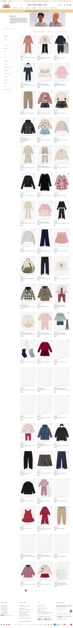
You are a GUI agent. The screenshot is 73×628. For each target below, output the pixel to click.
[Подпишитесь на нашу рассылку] (71, 611)
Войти (10, 1)
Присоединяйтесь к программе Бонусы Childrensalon (64, 616)
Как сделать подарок (4, 613)
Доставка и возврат (4, 608)
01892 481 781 (29, 618)
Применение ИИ (40, 624)
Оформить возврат (4, 606)
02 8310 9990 (25, 613)
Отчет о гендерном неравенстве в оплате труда (45, 612)
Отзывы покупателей (4, 610)
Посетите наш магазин (41, 605)
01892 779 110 (27, 611)
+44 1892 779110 (27, 615)
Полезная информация (4, 612)
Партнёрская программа (42, 610)
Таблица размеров (4, 609)
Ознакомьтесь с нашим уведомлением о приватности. (63, 613)
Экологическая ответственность (43, 608)
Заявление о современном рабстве (43, 613)
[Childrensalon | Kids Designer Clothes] (6, 5)
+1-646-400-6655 (24, 614)
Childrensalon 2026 (19, 624)
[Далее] (47, 590)
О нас (39, 606)
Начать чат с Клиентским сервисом (25, 606)
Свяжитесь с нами (4, 605)
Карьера (39, 609)
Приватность (35, 624)
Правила (30, 624)
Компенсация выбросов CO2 (7, 615)
